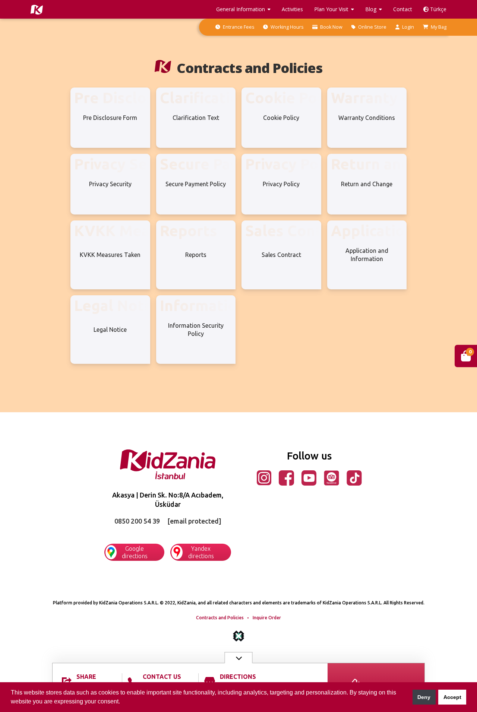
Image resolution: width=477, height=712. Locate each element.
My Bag (438, 27)
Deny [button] (423, 697)
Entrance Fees (238, 27)
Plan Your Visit (331, 9)
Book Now (330, 27)
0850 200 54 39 (137, 521)
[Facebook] (286, 477)
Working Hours (286, 27)
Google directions (135, 552)
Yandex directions (201, 552)
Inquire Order (267, 617)
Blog (370, 9)
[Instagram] (264, 477)
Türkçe (437, 9)
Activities (292, 9)
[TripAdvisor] (331, 477)
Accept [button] (452, 697)
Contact (402, 9)
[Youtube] (308, 477)
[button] (122, 702)
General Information (240, 9)
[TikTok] (354, 477)
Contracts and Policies (220, 617)
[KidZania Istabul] (168, 463)
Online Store (371, 27)
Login (407, 27)
